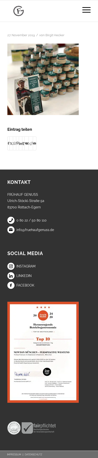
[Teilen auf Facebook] (8, 143)
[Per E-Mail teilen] (34, 143)
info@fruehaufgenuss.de (35, 230)
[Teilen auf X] (11, 143)
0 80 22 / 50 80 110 (31, 220)
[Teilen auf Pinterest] (17, 143)
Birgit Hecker (54, 35)
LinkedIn (24, 276)
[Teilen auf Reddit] (31, 143)
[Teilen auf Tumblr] (23, 143)
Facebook (25, 285)
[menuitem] (84, 9)
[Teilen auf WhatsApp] (14, 143)
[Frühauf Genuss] (40, 11)
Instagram (25, 266)
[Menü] (84, 9)
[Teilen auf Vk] (26, 143)
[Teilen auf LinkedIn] (20, 143)
